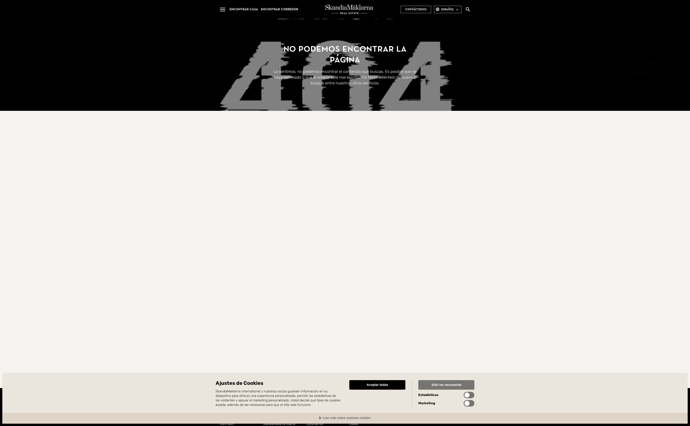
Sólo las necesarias (446, 385)
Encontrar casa (244, 9)
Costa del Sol (314, 424)
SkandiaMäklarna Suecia (279, 424)
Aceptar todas (377, 385)
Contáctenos (416, 9)
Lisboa (353, 424)
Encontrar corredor (279, 9)
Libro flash (227, 424)
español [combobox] (447, 9)
